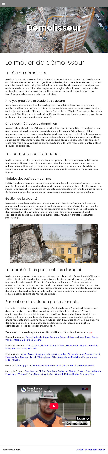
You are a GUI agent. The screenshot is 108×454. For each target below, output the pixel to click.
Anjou (24, 354)
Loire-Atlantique (54, 357)
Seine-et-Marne (68, 337)
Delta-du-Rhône (66, 371)
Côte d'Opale (33, 345)
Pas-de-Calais (19, 348)
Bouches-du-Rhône (35, 371)
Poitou (85, 357)
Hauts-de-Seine (40, 337)
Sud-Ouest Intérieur (60, 374)
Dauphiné (52, 371)
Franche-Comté (53, 365)
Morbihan (76, 357)
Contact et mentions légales (90, 449)
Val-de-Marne (13, 339)
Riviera (37, 374)
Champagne (37, 365)
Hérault (80, 371)
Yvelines (38, 339)
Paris (28, 337)
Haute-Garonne (80, 374)
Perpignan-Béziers (15, 374)
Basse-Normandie (37, 354)
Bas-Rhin (89, 365)
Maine (67, 357)
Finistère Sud (12, 357)
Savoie (45, 374)
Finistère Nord (92, 354)
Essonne (54, 337)
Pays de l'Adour (93, 371)
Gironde (24, 357)
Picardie (32, 348)
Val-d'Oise (27, 339)
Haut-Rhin (68, 365)
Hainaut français (50, 345)
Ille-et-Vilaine (37, 357)
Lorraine (79, 365)
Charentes (61, 354)
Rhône (29, 374)
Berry (51, 354)
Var (92, 374)
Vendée (15, 359)
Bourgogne (23, 365)
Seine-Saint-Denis (88, 337)
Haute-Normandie (69, 345)
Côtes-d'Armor (76, 354)
